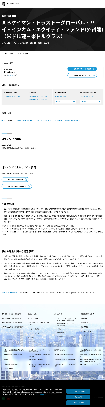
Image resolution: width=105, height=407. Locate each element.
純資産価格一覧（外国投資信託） (12, 322)
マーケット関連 (33, 318)
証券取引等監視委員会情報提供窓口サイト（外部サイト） (39, 365)
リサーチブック (33, 342)
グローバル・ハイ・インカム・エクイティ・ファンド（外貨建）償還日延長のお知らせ (48, 120)
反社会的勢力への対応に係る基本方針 (64, 359)
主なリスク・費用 (22, 54)
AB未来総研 (60, 336)
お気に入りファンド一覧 (82, 75)
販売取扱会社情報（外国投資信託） (13, 327)
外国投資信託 (12, 293)
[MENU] (100, 4)
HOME (4, 293)
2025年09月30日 (60, 97)
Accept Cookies (78, 403)
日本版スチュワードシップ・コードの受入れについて (39, 351)
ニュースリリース (33, 333)
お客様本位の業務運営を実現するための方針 (14, 351)
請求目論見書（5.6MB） (37, 99)
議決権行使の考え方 (60, 350)
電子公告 (31, 338)
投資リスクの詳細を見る (15, 179)
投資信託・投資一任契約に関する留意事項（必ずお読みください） (90, 360)
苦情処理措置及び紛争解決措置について (90, 355)
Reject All (78, 397)
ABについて (58, 314)
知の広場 (84, 318)
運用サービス (32, 314)
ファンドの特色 (8, 54)
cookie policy (41, 394)
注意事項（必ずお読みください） (13, 364)
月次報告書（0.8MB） (11, 96)
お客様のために (61, 332)
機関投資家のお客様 (87, 314)
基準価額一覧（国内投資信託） (12, 314)
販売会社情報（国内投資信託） (12, 318)
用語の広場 (84, 322)
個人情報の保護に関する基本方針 (63, 355)
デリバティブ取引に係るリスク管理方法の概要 (39, 355)
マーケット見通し (33, 329)
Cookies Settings (8, 368)
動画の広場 (84, 327)
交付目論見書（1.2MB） (37, 97)
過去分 (58, 102)
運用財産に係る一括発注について (13, 355)
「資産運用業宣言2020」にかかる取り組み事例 (90, 351)
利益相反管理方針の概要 (36, 359)
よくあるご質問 (86, 331)
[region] (52, 396)
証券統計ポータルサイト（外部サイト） (65, 364)
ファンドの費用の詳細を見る (16, 186)
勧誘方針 (6, 359)
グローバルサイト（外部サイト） (89, 364)
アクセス (59, 329)
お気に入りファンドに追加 (82, 69)
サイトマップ (85, 335)
